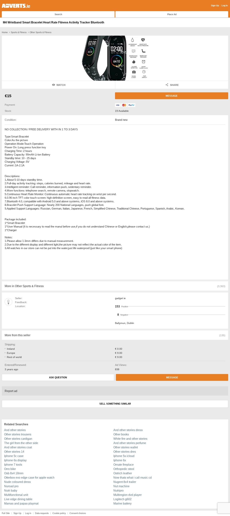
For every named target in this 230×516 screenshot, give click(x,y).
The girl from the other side (21, 443)
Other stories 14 (14, 451)
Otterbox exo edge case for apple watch (29, 477)
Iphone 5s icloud (123, 456)
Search (58, 14)
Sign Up (215, 5)
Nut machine (121, 486)
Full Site (6, 513)
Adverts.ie (16, 6)
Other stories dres (124, 451)
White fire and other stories (130, 438)
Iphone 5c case (14, 456)
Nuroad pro (11, 486)
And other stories (15, 430)
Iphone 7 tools (13, 464)
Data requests (42, 513)
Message (172, 95)
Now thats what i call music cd (132, 477)
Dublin (130, 323)
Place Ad (171, 14)
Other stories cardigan (18, 438)
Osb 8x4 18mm (13, 473)
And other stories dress (128, 430)
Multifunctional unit (16, 494)
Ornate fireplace (123, 464)
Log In (225, 5)
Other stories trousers (17, 434)
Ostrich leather (122, 473)
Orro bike (10, 468)
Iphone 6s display (15, 460)
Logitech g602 (122, 499)
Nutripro (118, 490)
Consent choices (78, 513)
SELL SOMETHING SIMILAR (115, 403)
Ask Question (58, 377)
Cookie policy (59, 513)
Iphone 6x (119, 460)
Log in (28, 513)
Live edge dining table (18, 499)
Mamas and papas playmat (21, 503)
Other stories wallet (125, 447)
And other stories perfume (129, 443)
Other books (121, 434)
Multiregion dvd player (127, 494)
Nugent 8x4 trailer (124, 481)
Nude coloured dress (17, 481)
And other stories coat (18, 447)
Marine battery (122, 503)
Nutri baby (10, 490)
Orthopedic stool (123, 468)
